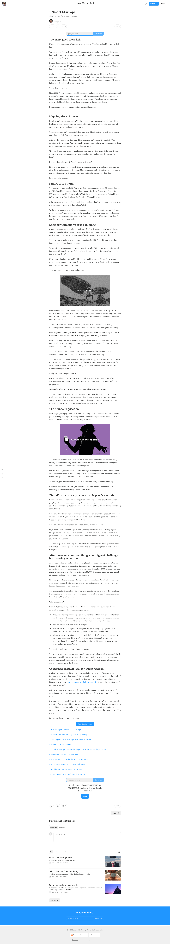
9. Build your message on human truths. (66, 769)
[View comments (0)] (58, 26)
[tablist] (57, 827)
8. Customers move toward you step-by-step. (67, 764)
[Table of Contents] (2, 471)
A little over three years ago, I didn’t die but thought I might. (69, 874)
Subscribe (153, 4)
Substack (75, 940)
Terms (89, 930)
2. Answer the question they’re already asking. (68, 734)
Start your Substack (80, 935)
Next (114, 813)
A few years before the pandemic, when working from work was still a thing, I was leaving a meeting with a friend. (75, 889)
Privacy (83, 930)
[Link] (46, 30)
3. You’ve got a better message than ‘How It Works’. (70, 739)
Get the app (95, 935)
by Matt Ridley (91, 682)
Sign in (163, 4)
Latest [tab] (57, 852)
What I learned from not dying (63, 871)
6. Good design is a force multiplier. (64, 754)
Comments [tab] (53, 827)
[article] (85, 861)
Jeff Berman (57, 20)
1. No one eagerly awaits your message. (65, 729)
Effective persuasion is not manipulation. (63, 860)
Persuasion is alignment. (60, 857)
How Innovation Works (76, 682)
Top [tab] (51, 852)
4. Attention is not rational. (60, 744)
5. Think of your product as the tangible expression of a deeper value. (78, 749)
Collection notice (97, 930)
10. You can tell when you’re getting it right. (67, 774)
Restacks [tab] (62, 827)
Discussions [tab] (64, 852)
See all (53, 900)
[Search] (141, 4)
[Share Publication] (146, 4)
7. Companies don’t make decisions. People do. (68, 759)
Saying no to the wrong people (63, 885)
